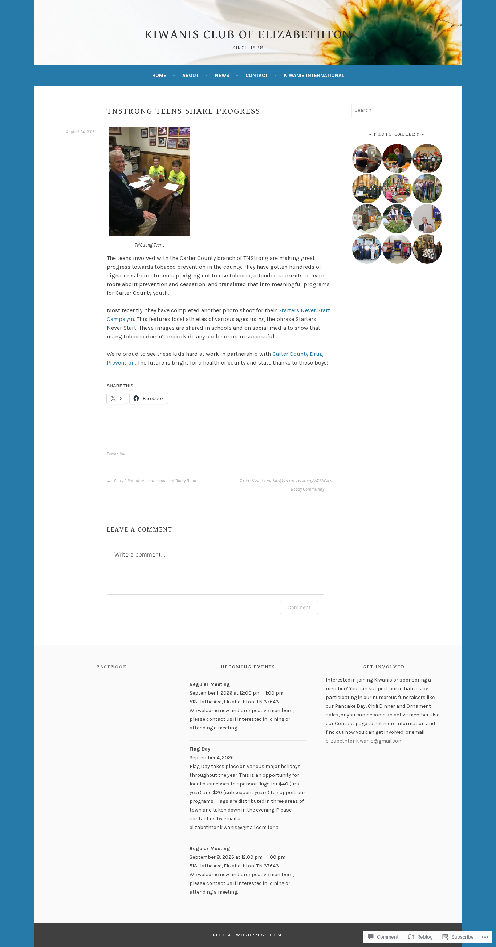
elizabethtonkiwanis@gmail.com (364, 741)
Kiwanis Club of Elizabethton (248, 34)
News (222, 75)
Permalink (116, 453)
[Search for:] (396, 110)
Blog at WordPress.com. (248, 935)
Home (159, 75)
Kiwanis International (314, 75)
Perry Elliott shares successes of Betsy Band (154, 480)
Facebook (112, 667)
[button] (366, 158)
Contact (256, 75)
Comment (299, 607)
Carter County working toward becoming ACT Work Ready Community (286, 485)
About (190, 75)
